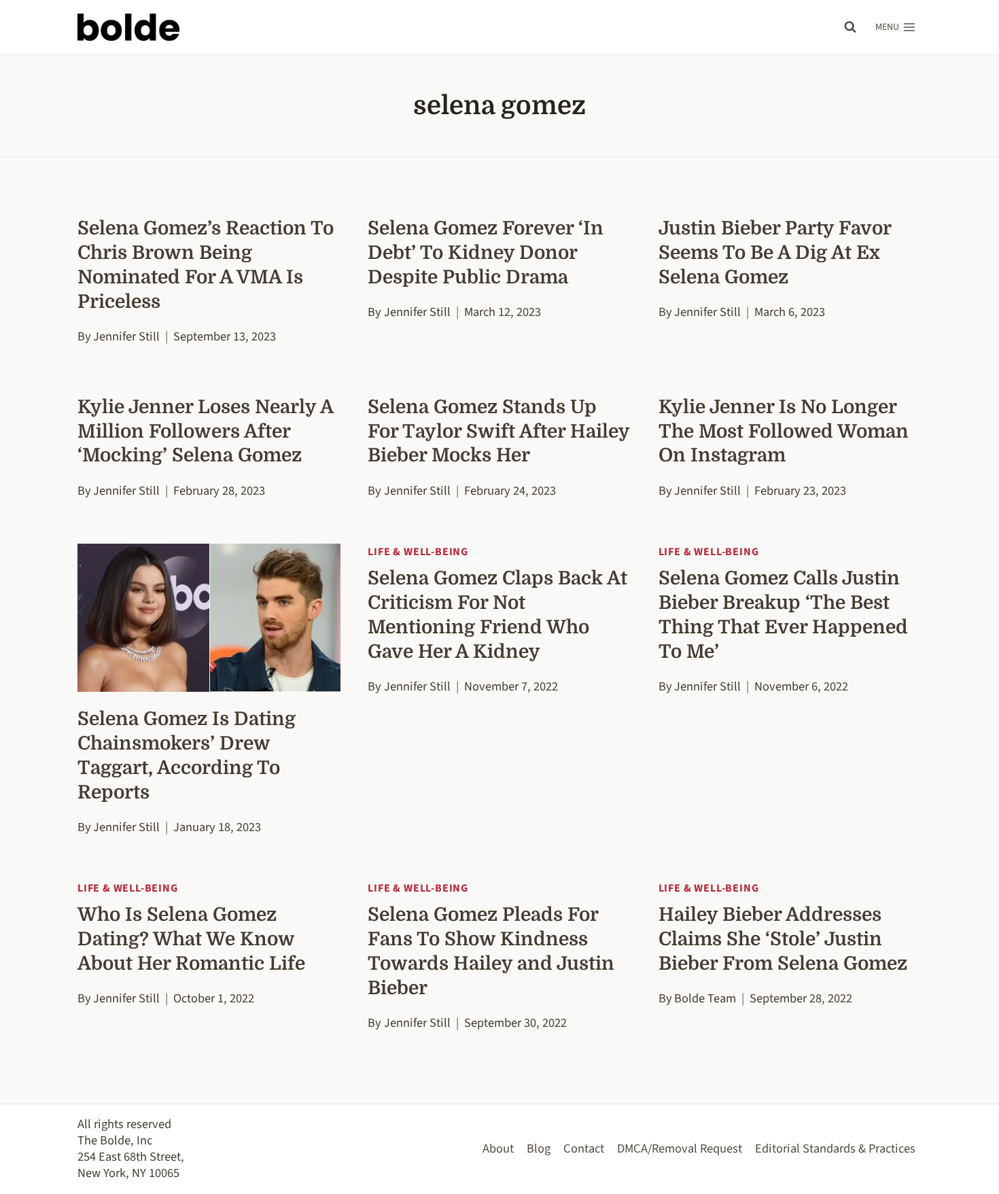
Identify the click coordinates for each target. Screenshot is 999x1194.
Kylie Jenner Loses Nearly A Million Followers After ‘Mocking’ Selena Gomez (205, 431)
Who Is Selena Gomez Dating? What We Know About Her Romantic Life (191, 939)
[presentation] (208, 618)
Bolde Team (705, 998)
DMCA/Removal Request (679, 1148)
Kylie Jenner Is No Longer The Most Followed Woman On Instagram (784, 431)
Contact (583, 1148)
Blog (538, 1148)
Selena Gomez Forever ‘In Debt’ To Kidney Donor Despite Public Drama (485, 252)
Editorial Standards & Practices (835, 1148)
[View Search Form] (850, 27)
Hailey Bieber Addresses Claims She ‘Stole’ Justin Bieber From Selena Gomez (783, 939)
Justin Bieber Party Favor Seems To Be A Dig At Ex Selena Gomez (775, 252)
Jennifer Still (126, 336)
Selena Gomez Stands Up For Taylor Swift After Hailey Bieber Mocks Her (498, 431)
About (498, 1148)
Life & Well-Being (418, 551)
